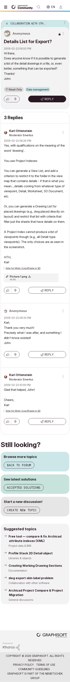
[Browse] (6, 7)
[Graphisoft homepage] (52, 636)
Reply (49, 99)
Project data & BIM (20, 545)
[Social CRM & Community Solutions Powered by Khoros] (11, 646)
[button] (7, 99)
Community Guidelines (34, 669)
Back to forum (19, 465)
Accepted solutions (24, 487)
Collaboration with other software (29, 582)
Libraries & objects (20, 558)
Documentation (18, 570)
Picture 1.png (18, 276)
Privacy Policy (23, 664)
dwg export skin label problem (31, 578)
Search (38, 7)
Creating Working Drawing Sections (35, 565)
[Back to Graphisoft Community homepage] (22, 6)
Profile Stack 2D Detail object (31, 553)
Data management (38, 89)
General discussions (21, 599)
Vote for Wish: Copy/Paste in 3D (23, 268)
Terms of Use (45, 664)
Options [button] (64, 22)
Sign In (62, 7)
